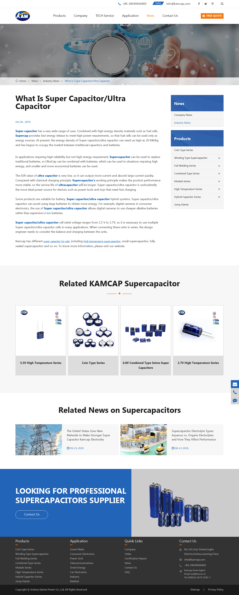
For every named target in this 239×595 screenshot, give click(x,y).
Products (59, 16)
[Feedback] (235, 400)
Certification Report (136, 558)
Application (130, 16)
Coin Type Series (183, 150)
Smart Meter (77, 549)
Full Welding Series (185, 166)
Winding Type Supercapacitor (190, 158)
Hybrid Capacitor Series (187, 197)
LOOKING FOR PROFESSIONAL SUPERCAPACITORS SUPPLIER (70, 496)
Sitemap (195, 589)
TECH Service (105, 16)
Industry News (51, 81)
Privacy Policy (216, 589)
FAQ (127, 572)
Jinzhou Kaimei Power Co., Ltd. (47, 589)
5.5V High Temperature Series (41, 340)
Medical (74, 581)
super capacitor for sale (56, 241)
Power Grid (76, 558)
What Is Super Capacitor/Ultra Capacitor (87, 81)
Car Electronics (78, 572)
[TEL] (235, 392)
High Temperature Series (188, 189)
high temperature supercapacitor (102, 241)
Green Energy (77, 567)
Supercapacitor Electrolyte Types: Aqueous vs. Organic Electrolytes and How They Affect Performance (194, 435)
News (150, 16)
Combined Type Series (186, 173)
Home (22, 81)
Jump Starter (181, 204)
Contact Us (170, 16)
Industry (74, 577)
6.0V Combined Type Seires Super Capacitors (145, 340)
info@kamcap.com (178, 4)
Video (128, 554)
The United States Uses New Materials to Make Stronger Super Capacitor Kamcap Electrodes (88, 435)
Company (80, 16)
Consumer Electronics (82, 554)
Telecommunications (81, 563)
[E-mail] (235, 384)
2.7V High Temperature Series (198, 340)
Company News (183, 115)
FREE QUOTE (214, 16)
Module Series (182, 181)
